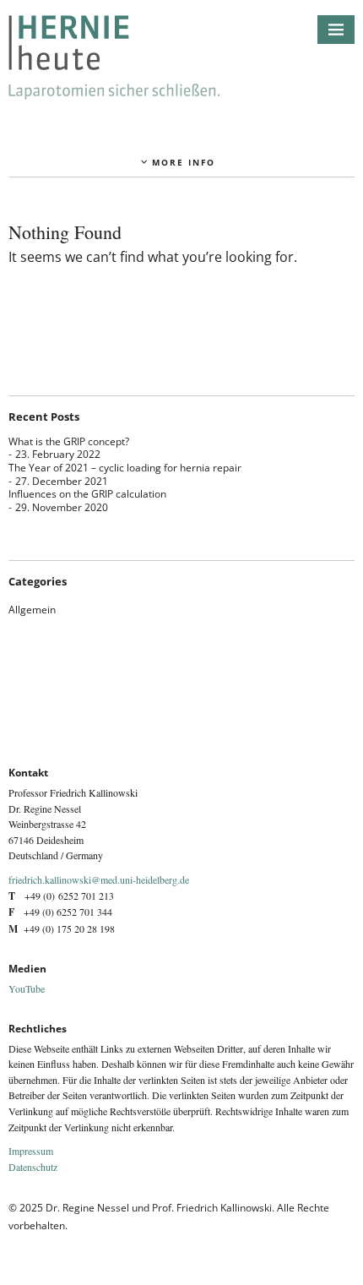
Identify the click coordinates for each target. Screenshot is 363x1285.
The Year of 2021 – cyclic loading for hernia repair (124, 467)
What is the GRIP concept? (68, 441)
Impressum (30, 1150)
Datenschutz (32, 1166)
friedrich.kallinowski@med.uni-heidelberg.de (98, 879)
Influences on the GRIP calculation (87, 494)
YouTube (26, 988)
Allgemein (32, 609)
